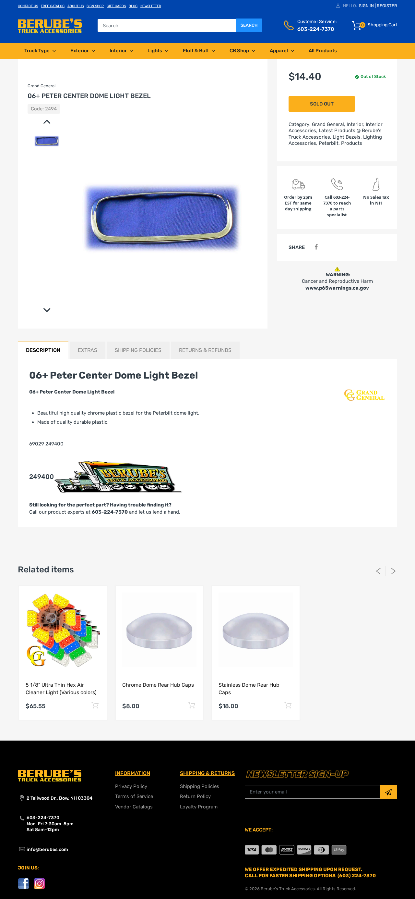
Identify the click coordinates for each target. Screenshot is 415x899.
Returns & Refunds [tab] (205, 350)
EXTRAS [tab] (87, 350)
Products (351, 143)
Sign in (366, 5)
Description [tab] (43, 350)
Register (387, 5)
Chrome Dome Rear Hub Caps (158, 685)
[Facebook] (316, 247)
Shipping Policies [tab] (138, 350)
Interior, (355, 124)
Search (249, 25)
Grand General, (328, 124)
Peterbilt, (329, 143)
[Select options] (95, 705)
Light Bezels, (347, 137)
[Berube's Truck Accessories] (50, 25)
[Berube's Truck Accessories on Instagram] (39, 883)
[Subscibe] (388, 792)
